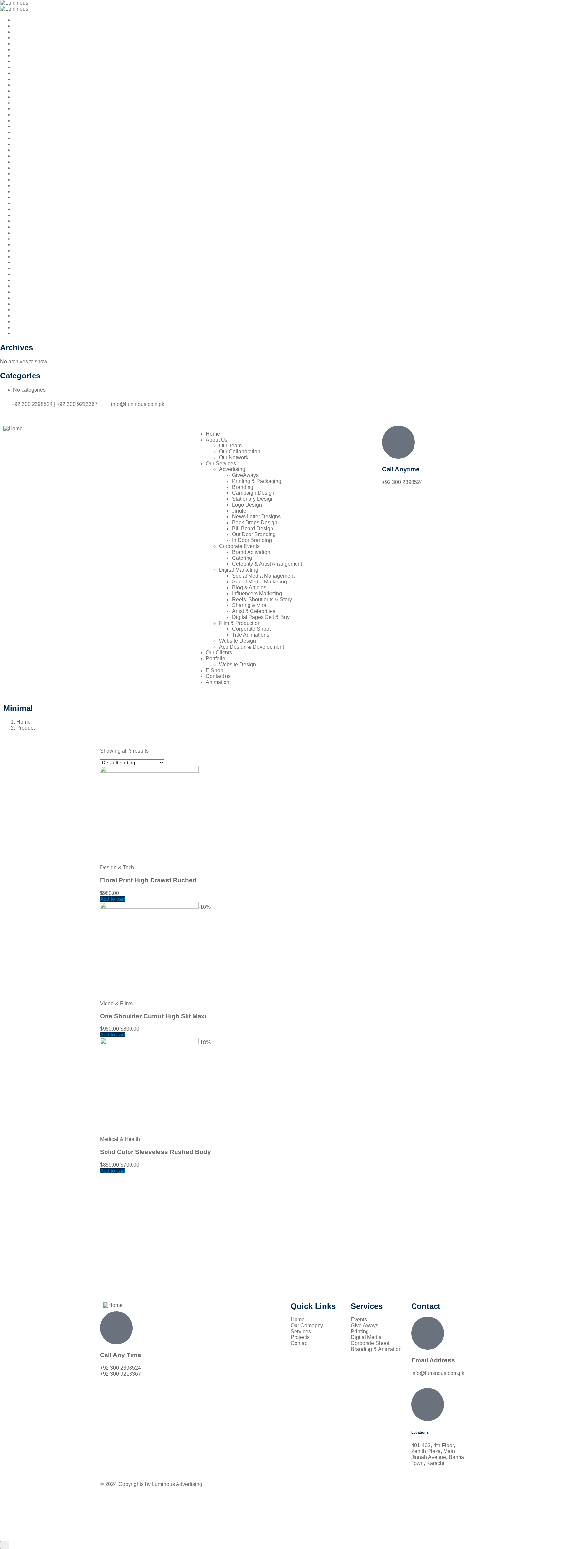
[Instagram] (313, 409)
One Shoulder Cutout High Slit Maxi (153, 1016)
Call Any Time (120, 1355)
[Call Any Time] (116, 1327)
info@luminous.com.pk (437, 1373)
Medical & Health (120, 1139)
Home (23, 722)
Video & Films (116, 1003)
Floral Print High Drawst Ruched (148, 880)
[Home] (13, 428)
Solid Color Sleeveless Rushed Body (155, 1152)
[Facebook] (295, 409)
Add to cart (112, 899)
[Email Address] (427, 1333)
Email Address (433, 1360)
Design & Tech (117, 867)
